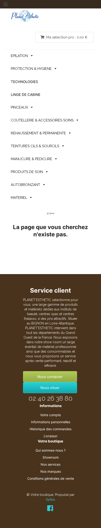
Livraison (50, 436)
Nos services (50, 464)
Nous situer (50, 387)
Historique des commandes (50, 429)
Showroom (51, 457)
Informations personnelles (50, 422)
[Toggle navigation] (5, 4)
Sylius (50, 499)
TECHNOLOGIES (24, 81)
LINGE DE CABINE (25, 94)
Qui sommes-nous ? (50, 450)
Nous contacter (50, 376)
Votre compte (50, 415)
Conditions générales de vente (50, 478)
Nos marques (50, 471)
